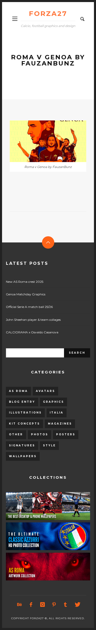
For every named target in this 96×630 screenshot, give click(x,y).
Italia (56, 412)
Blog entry (22, 401)
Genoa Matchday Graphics (25, 294)
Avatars (45, 391)
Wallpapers (23, 456)
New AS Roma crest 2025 (24, 282)
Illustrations (25, 412)
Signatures (22, 445)
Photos (39, 434)
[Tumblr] (65, 604)
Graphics (53, 401)
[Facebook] (31, 604)
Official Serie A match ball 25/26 (29, 307)
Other (16, 434)
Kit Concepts (24, 423)
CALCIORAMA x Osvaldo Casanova (32, 332)
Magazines (60, 423)
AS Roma (18, 391)
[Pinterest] (54, 604)
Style (49, 445)
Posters (65, 434)
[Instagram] (42, 604)
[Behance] (19, 604)
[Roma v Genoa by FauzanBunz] (40, 141)
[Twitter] (77, 604)
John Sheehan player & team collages (33, 320)
